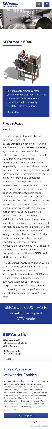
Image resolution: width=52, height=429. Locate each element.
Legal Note (9, 359)
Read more (13, 112)
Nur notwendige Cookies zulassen (36, 422)
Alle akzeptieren (26, 415)
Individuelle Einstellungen (39, 426)
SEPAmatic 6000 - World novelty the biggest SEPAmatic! (26, 313)
